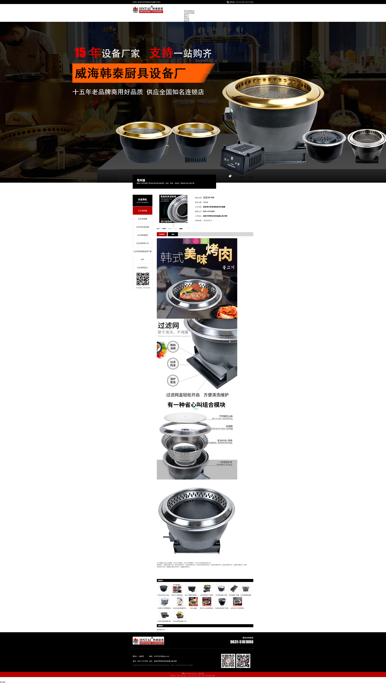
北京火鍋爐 (193, 608)
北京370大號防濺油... (177, 595)
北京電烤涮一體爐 (234, 595)
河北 (199, 675)
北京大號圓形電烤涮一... (192, 595)
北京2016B (200, 565)
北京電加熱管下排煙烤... (207, 595)
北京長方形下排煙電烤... (237, 608)
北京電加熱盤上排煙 (221, 595)
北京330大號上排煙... (164, 595)
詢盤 (173, 234)
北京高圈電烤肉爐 (245, 595)
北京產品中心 (241, 177)
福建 (213, 675)
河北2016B (225, 565)
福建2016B (184, 567)
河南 (206, 675)
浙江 (185, 675)
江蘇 (181, 675)
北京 (192, 675)
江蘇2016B (167, 565)
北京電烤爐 (250, 177)
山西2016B (237, 565)
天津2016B (214, 565)
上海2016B (188, 565)
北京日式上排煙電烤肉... (207, 608)
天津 (196, 675)
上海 (188, 675)
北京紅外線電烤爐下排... (180, 608)
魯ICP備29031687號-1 (190, 673)
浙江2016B (178, 565)
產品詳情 (161, 234)
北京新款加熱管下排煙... (222, 608)
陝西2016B (170, 567)
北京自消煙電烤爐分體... (164, 621)
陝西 (210, 675)
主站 (178, 675)
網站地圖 (201, 673)
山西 (203, 675)
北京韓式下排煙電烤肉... (164, 608)
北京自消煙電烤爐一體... (180, 621)
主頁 (234, 177)
